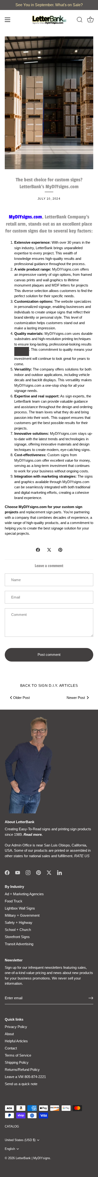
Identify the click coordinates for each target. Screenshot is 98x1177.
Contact (11, 1048)
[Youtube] (17, 872)
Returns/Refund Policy (22, 1070)
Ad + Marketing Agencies (24, 894)
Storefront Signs (17, 937)
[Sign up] (90, 998)
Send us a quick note (21, 1084)
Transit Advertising (19, 944)
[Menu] (7, 20)
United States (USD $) (20, 1140)
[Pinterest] (38, 872)
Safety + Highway (18, 922)
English (10, 1149)
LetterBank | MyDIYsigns (33, 1158)
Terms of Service (18, 1055)
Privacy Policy (16, 1027)
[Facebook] (7, 872)
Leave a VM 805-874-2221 (25, 1077)
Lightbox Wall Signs (20, 908)
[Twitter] (49, 872)
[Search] (79, 20)
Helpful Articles (16, 1041)
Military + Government (22, 915)
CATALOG (12, 1126)
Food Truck (13, 901)
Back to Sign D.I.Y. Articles (49, 685)
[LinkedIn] (59, 872)
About (9, 1034)
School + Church (18, 930)
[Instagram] (28, 872)
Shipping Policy (17, 1062)
